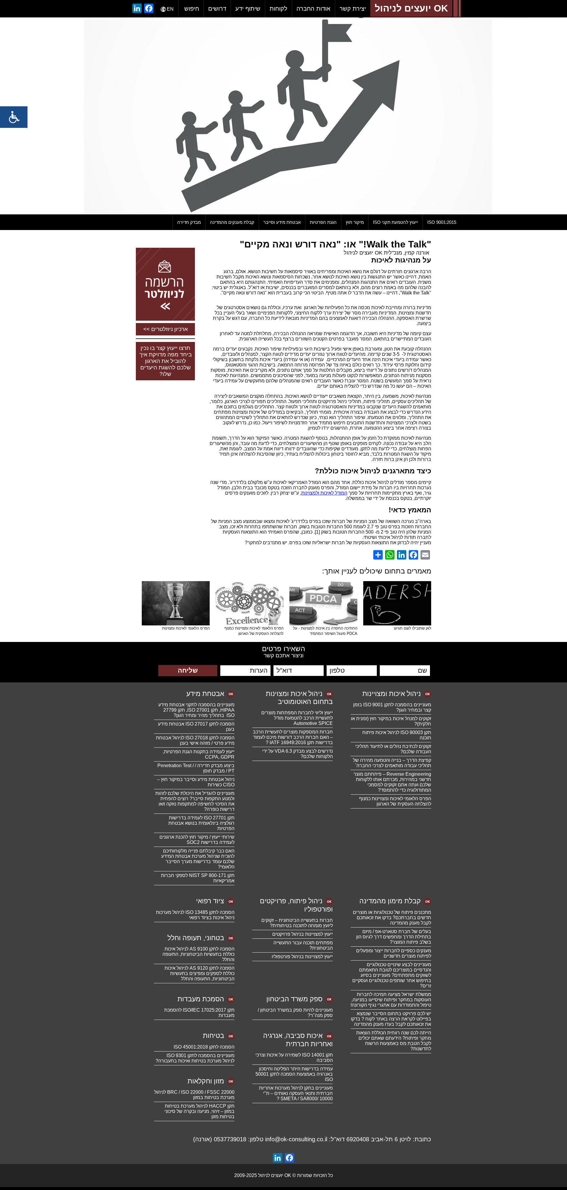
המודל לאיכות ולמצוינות (324, 492)
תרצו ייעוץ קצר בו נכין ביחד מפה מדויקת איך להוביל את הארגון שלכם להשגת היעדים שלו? (165, 361)
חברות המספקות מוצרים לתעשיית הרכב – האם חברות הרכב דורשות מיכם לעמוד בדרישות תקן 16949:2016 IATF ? (293, 737)
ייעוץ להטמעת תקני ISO (395, 222)
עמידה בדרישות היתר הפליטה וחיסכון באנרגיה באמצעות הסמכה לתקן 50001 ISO (294, 1074)
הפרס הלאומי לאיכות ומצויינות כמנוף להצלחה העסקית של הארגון (395, 801)
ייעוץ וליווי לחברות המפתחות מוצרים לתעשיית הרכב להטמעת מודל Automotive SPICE (297, 718)
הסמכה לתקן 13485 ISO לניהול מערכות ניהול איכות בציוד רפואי (195, 915)
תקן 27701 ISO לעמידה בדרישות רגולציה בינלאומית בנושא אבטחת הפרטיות (201, 823)
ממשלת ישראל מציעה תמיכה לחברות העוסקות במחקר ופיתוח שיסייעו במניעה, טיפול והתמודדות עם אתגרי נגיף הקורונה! (391, 1000)
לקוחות (278, 8)
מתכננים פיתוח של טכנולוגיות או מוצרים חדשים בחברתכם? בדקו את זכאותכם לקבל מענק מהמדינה (392, 917)
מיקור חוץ (355, 222)
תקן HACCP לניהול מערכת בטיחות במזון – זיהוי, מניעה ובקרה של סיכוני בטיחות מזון (199, 1111)
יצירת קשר (353, 8)
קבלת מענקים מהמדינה (232, 222)
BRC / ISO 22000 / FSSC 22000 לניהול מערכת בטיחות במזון (194, 1095)
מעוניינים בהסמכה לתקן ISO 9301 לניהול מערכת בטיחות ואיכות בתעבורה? (195, 1058)
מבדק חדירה (189, 222)
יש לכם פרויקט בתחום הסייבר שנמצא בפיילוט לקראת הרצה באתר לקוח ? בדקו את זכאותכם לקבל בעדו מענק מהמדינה (391, 1019)
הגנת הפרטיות (323, 222)
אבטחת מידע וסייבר (282, 222)
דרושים (217, 8)
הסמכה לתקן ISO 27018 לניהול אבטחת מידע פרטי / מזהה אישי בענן (195, 740)
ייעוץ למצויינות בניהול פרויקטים (302, 934)
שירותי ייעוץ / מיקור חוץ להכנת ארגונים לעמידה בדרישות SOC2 (196, 839)
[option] (283, 115)
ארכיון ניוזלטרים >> (165, 329)
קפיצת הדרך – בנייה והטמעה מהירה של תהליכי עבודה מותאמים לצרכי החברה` (392, 763)
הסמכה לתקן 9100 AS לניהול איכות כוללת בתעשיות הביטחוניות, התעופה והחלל (198, 954)
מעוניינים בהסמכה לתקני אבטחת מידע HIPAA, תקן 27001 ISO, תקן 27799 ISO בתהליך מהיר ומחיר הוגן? (196, 710)
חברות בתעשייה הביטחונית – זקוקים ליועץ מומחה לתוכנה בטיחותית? (297, 923)
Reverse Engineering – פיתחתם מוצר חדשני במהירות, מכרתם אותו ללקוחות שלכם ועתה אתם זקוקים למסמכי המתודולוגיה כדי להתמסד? (392, 782)
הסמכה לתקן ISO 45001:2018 (204, 1046)
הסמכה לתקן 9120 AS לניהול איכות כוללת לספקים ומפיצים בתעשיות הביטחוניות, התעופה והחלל (199, 973)
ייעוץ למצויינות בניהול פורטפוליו (302, 956)
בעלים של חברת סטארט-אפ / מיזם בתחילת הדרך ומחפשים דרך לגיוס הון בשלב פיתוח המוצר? (393, 937)
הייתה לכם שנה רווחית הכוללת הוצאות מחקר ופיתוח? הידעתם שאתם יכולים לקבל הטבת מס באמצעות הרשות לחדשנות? (393, 1040)
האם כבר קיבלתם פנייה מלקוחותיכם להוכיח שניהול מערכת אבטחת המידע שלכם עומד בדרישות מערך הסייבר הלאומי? (197, 858)
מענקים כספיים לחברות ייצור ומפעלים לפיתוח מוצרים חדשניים (393, 953)
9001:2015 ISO (441, 222)
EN (170, 9)
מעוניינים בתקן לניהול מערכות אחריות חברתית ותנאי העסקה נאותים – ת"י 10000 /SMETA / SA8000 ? (296, 1093)
